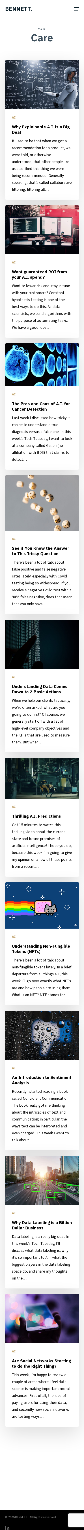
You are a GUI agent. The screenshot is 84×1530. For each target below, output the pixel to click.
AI (14, 117)
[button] (76, 9)
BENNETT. (18, 8)
